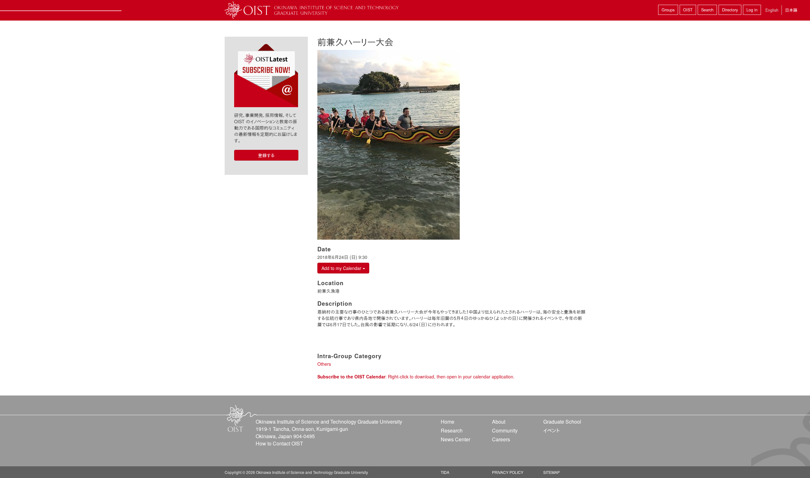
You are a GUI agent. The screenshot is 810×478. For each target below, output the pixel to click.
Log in (751, 10)
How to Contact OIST (279, 443)
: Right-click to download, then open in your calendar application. (415, 376)
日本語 (791, 10)
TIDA (445, 472)
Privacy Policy (507, 472)
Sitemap (551, 472)
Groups (668, 10)
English (771, 10)
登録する (266, 155)
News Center (455, 439)
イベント (551, 430)
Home (447, 421)
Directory (730, 10)
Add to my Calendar (342, 268)
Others (324, 364)
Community (505, 430)
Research (452, 430)
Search (707, 10)
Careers (501, 439)
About (498, 421)
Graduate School (562, 421)
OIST (688, 10)
